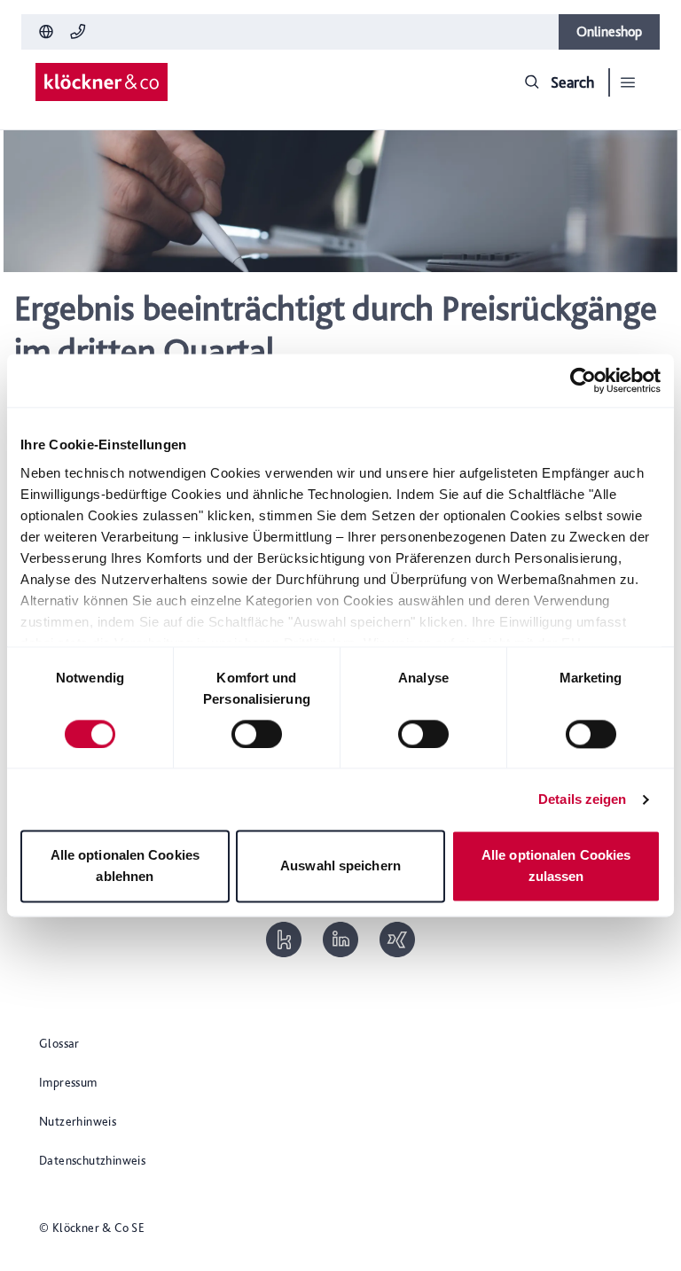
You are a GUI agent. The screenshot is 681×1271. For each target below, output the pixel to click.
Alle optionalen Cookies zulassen (555, 866)
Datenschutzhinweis (92, 1160)
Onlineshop (609, 31)
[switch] (256, 734)
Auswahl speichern (340, 866)
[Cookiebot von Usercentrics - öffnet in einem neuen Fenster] (583, 380)
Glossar (59, 1043)
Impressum (68, 1082)
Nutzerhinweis (77, 1121)
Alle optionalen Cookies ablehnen (125, 866)
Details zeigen (582, 799)
